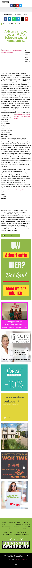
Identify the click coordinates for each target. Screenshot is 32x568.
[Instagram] (14, 5)
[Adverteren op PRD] (14, 508)
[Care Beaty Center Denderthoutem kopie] (16, 361)
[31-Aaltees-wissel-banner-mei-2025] (14, 329)
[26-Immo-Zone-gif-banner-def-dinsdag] (14, 449)
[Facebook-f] (11, 5)
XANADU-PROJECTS (21, 559)
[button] (16, 9)
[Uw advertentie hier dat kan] (16, 299)
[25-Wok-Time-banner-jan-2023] (14, 479)
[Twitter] (20, 5)
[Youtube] (17, 5)
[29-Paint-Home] (14, 391)
